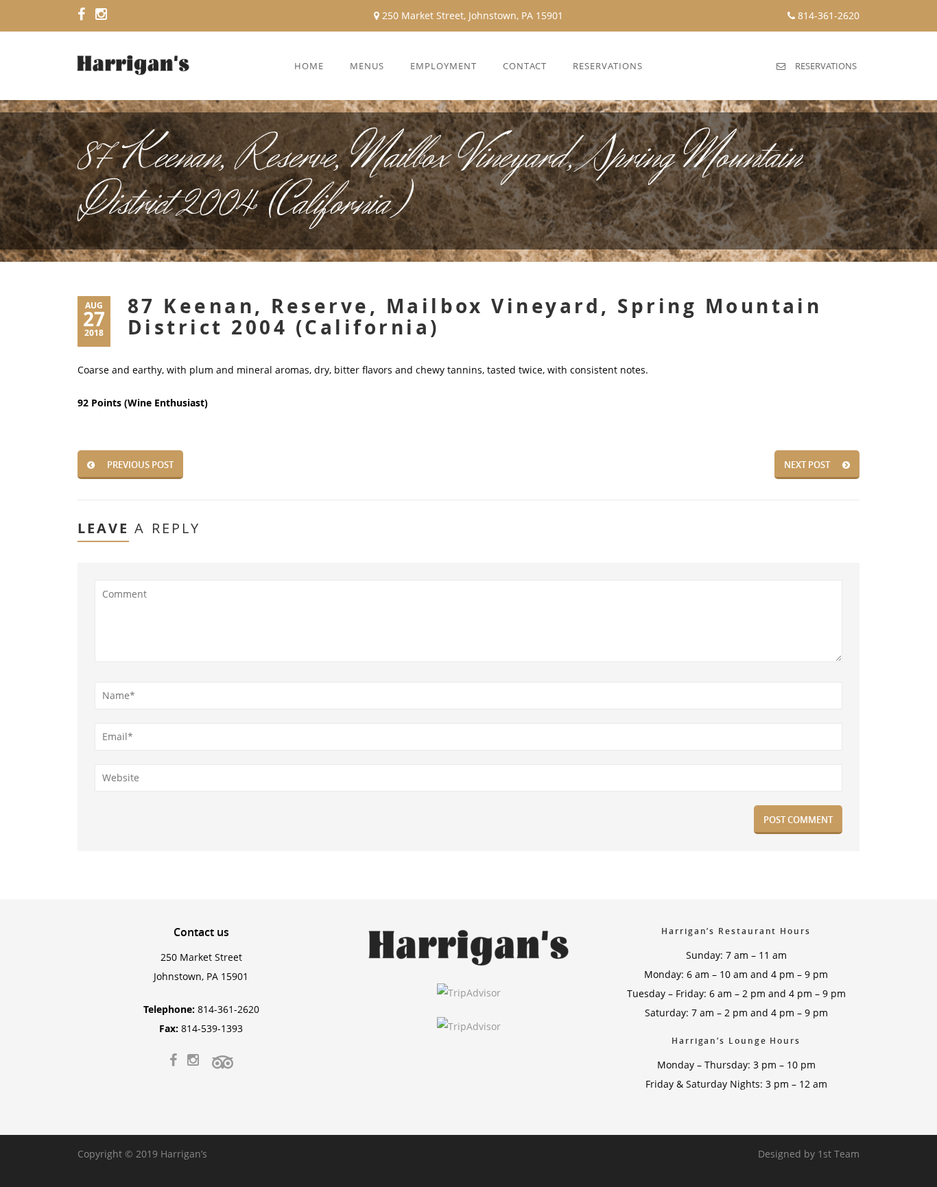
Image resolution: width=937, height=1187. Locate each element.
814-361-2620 (827, 15)
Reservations (826, 66)
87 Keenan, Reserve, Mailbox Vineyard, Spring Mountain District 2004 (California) (475, 317)
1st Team (838, 1153)
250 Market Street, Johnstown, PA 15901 (471, 15)
